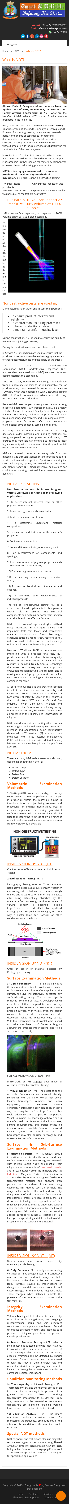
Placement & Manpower (26, 1497)
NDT (17, 51)
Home (5, 51)
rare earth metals (51, 1167)
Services (47, 1494)
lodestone (12, 1174)
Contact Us (50, 1497)
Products (33, 1494)
